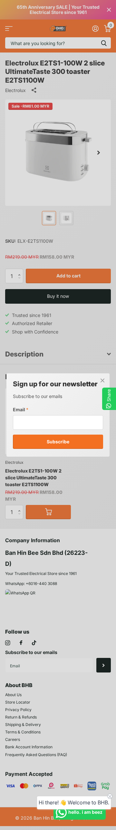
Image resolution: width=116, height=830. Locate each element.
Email (20, 409)
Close (102, 380)
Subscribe (58, 441)
